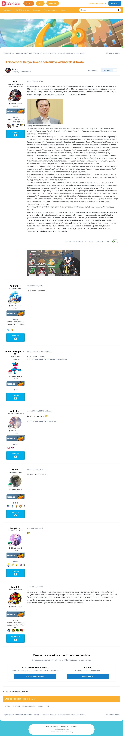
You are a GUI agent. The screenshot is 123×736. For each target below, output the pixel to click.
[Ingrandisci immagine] (45, 111)
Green (97, 241)
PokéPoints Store (22, 10)
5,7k (16, 620)
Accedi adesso (87, 676)
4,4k (16, 503)
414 (16, 319)
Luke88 (15, 587)
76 (16, 390)
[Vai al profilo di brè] (8, 70)
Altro (63, 10)
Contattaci (64, 727)
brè (16, 69)
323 (16, 444)
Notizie (28, 72)
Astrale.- (15, 411)
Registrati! (114, 3)
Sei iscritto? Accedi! (97, 3)
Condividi (94, 70)
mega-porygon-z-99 (15, 353)
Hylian (15, 469)
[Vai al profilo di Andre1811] (15, 297)
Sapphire (15, 528)
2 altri (109, 241)
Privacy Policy (52, 727)
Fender (91, 241)
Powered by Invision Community (61, 732)
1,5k (16, 561)
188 (16, 117)
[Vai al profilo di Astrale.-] (15, 422)
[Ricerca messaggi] (118, 10)
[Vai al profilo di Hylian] (15, 481)
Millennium (8, 10)
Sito (40, 3)
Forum (28, 3)
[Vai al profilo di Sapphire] (15, 540)
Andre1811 (15, 286)
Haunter (102, 241)
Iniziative (36, 10)
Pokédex (52, 3)
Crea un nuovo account (35, 676)
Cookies (73, 727)
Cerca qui (109, 10)
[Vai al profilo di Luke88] (15, 598)
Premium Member (50, 10)
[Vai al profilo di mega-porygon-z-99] (15, 368)
